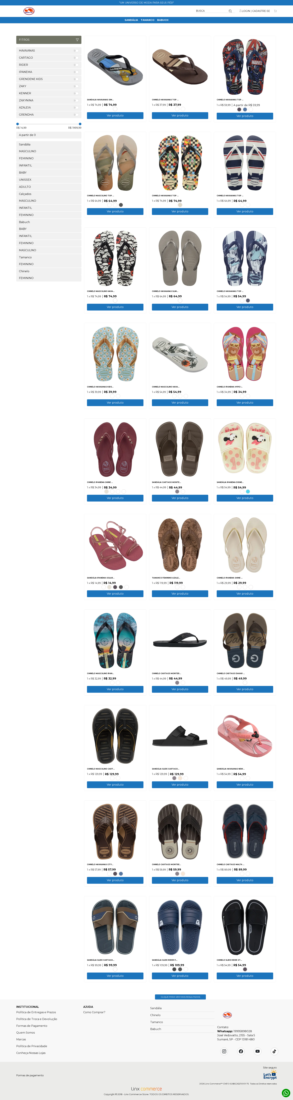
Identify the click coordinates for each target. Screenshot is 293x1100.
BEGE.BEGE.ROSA (242, 491)
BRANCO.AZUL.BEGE (112, 683)
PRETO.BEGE (239, 587)
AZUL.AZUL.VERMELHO (248, 491)
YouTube (258, 1051)
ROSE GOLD (109, 205)
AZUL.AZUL (186, 969)
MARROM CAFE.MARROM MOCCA (183, 587)
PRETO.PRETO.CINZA (177, 491)
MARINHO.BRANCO (248, 205)
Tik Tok (274, 1051)
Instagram (224, 1051)
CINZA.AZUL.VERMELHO (248, 874)
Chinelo (155, 1015)
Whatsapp (286, 1093)
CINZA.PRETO (115, 109)
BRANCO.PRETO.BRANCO (115, 300)
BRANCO (115, 205)
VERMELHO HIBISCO (251, 109)
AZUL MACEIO (118, 396)
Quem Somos (25, 1032)
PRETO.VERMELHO (174, 969)
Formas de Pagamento (31, 1025)
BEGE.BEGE (180, 205)
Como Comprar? (94, 1012)
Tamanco (147, 20)
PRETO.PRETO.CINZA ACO (183, 109)
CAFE (177, 109)
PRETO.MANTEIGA (112, 491)
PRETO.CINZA (180, 969)
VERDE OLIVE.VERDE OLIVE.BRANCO (186, 396)
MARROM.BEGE (186, 778)
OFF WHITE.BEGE (245, 587)
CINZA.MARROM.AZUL (115, 969)
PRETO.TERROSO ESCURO (177, 587)
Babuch (162, 20)
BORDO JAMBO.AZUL (124, 491)
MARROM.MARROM (112, 778)
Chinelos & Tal (29, 11)
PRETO (121, 205)
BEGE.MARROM (180, 778)
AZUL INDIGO (245, 109)
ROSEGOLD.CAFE (109, 874)
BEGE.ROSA (242, 300)
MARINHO (248, 300)
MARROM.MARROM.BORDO (242, 874)
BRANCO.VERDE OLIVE (174, 396)
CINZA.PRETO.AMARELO (118, 778)
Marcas (21, 1039)
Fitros (24, 39)
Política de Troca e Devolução (36, 1019)
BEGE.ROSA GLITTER (248, 396)
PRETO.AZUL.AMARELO (118, 683)
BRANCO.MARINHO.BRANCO (242, 205)
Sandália (131, 20)
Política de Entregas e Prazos (36, 1012)
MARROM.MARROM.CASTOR (183, 683)
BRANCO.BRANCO (127, 587)
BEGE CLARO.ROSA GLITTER (242, 396)
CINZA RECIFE (180, 300)
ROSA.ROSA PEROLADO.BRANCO (103, 587)
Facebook (241, 1051)
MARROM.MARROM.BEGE (183, 491)
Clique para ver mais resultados (180, 997)
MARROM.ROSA (118, 491)
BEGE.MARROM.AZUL (245, 683)
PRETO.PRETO (239, 109)
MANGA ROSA (112, 396)
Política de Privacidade (31, 1046)
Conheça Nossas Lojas (30, 1053)
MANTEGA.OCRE (251, 587)
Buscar (230, 11)
